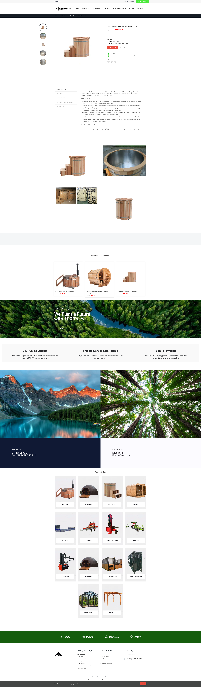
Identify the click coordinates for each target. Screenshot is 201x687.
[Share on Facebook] (108, 62)
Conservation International (106, 663)
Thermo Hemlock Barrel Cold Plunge (78, 15)
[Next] (102, 45)
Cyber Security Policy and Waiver (85, 665)
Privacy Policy (81, 656)
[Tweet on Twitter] (112, 62)
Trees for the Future (105, 658)
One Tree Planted (104, 654)
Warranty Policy (81, 663)
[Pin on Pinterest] (115, 62)
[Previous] (56, 45)
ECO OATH (60, 328)
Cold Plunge (63, 15)
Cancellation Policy (82, 668)
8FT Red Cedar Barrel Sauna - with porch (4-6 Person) (98, 292)
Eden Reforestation (104, 656)
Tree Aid (102, 661)
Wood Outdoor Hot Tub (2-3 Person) (64, 291)
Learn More (135, 683)
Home (56, 15)
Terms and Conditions (82, 658)
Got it (143, 683)
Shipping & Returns (82, 661)
